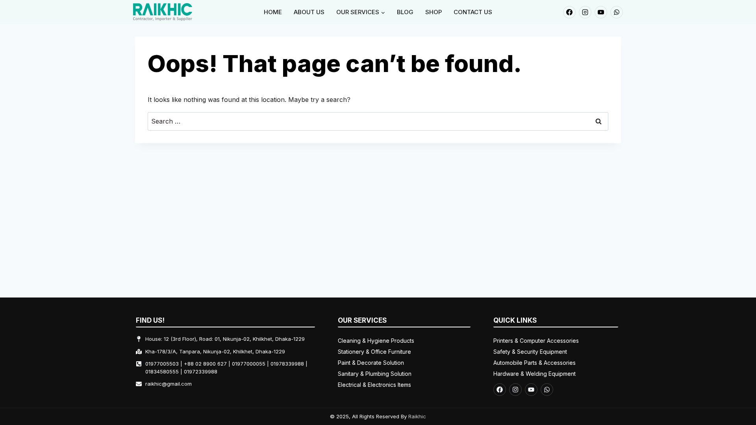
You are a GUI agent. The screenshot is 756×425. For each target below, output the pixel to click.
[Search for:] (378, 121)
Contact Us (473, 12)
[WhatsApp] (616, 12)
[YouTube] (601, 12)
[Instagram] (585, 12)
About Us (309, 12)
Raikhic (417, 416)
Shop (433, 12)
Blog (405, 12)
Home (273, 12)
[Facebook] (569, 12)
